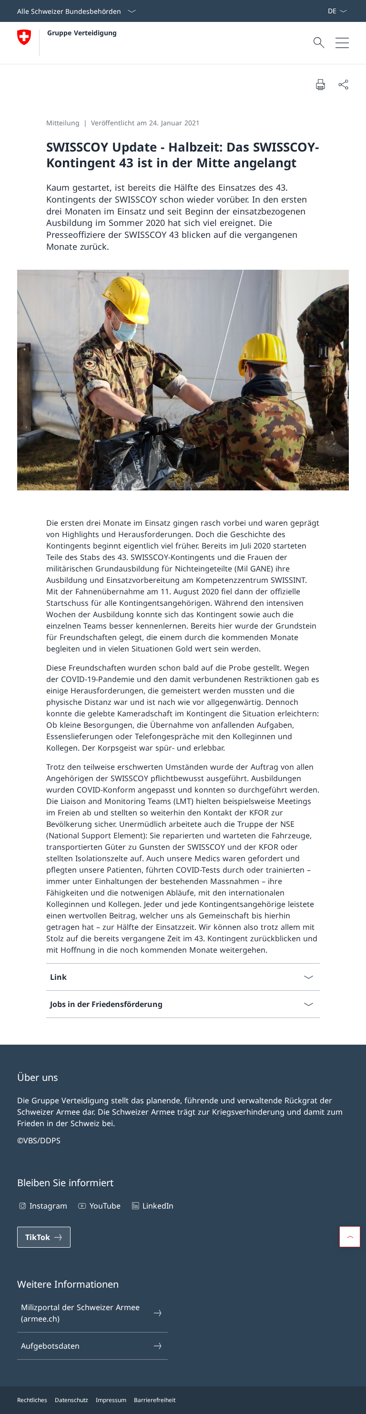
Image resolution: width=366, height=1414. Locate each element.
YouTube (105, 1205)
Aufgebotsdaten (50, 1346)
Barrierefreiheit (154, 1400)
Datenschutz (71, 1400)
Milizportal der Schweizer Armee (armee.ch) (80, 1313)
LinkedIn (157, 1205)
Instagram (48, 1205)
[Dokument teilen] (343, 84)
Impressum (111, 1400)
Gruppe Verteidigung (82, 32)
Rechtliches (32, 1400)
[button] (349, 1236)
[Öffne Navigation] (342, 43)
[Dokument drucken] (320, 84)
